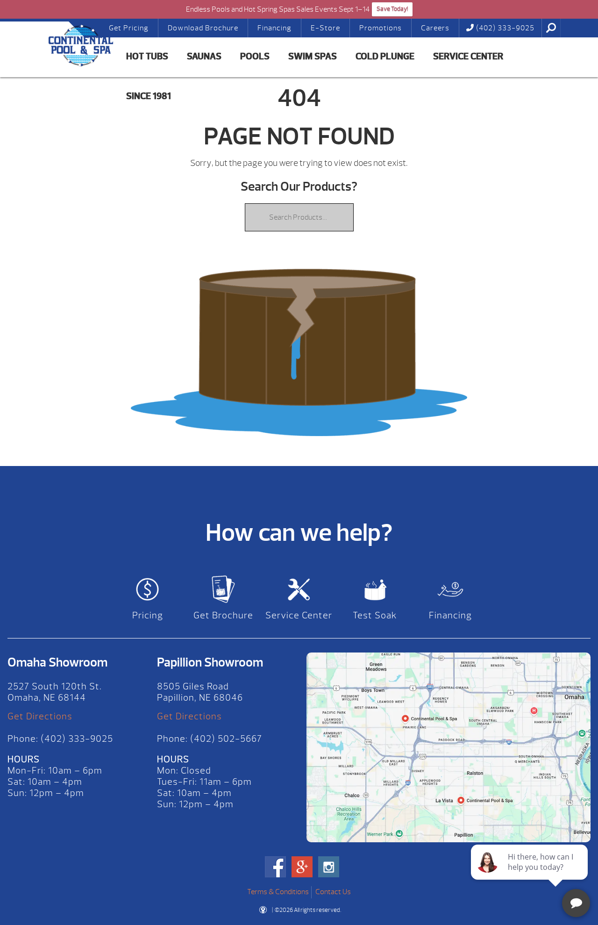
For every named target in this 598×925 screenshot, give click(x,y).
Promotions (380, 28)
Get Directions (39, 716)
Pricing (147, 615)
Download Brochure (203, 28)
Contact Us (333, 891)
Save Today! (392, 9)
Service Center (468, 56)
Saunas (204, 56)
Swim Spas (312, 56)
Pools (255, 56)
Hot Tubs (147, 56)
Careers (435, 28)
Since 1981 (148, 96)
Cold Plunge (385, 56)
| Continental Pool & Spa (58, 45)
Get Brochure (223, 615)
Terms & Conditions (278, 891)
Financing (274, 28)
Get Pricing (129, 28)
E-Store (325, 28)
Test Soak (375, 615)
